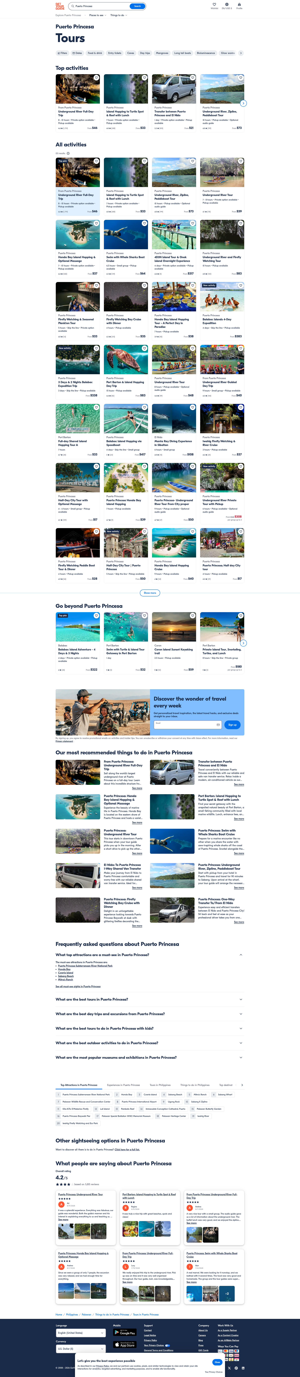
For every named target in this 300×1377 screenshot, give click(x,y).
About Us (203, 1330)
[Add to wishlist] (96, 77)
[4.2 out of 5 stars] (65, 1184)
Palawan (86, 1314)
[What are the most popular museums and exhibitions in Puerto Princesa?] (241, 1057)
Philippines (72, 1314)
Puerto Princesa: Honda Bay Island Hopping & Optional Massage (83, 1255)
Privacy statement (64, 741)
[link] (78, 103)
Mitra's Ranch (65, 979)
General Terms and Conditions (158, 1350)
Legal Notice (150, 1335)
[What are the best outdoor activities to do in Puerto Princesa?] (241, 1043)
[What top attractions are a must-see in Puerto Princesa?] (241, 954)
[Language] (226, 4)
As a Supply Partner (227, 1330)
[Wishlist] (214, 4)
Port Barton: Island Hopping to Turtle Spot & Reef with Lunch (149, 1196)
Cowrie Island (65, 972)
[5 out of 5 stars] (85, 1198)
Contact (148, 1330)
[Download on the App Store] (125, 1345)
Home (59, 1314)
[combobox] (99, 6)
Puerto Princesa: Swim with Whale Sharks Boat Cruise (212, 1255)
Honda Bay (64, 969)
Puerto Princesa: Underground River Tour (80, 1194)
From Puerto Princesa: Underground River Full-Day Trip (212, 1196)
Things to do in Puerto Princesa (112, 1314)
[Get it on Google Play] (125, 1333)
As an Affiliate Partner (228, 1340)
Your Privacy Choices (154, 1345)
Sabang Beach (66, 976)
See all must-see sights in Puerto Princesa (78, 986)
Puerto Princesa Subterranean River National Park (85, 966)
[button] (78, 103)
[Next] (243, 103)
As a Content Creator (228, 1335)
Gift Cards (203, 1350)
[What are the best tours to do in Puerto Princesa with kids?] (241, 1028)
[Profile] (239, 4)
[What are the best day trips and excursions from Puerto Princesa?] (241, 1013)
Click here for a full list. (127, 1149)
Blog (200, 1340)
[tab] (79, 1085)
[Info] (68, 153)
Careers (202, 1335)
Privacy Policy (150, 1340)
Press (200, 1345)
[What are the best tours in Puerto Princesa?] (241, 999)
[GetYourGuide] (60, 6)
